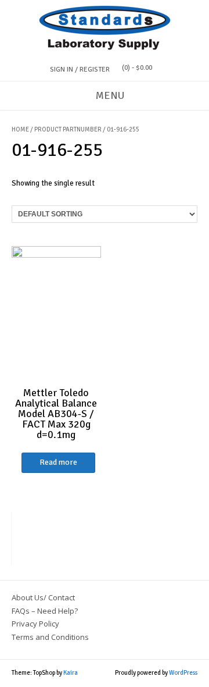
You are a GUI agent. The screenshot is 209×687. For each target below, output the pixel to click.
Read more (58, 462)
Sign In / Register (80, 69)
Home (20, 129)
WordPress (183, 673)
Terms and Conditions (50, 637)
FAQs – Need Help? (45, 611)
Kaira (70, 673)
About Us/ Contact (43, 597)
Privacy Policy (35, 623)
